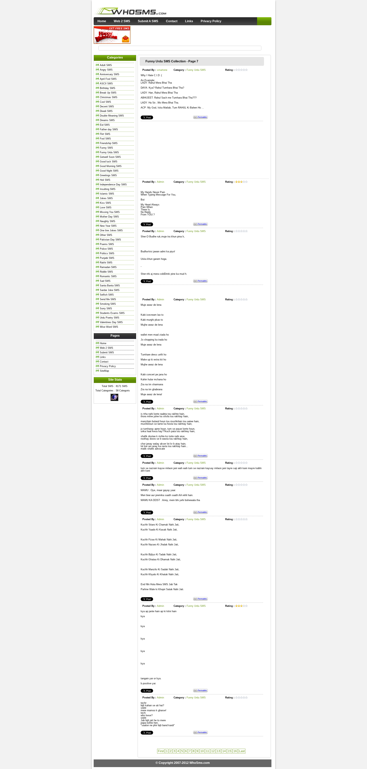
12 (213, 751)
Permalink (202, 117)
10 (202, 751)
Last (242, 751)
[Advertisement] (201, 34)
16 (235, 751)
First (161, 751)
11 (207, 751)
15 (229, 751)
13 (218, 751)
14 (224, 751)
